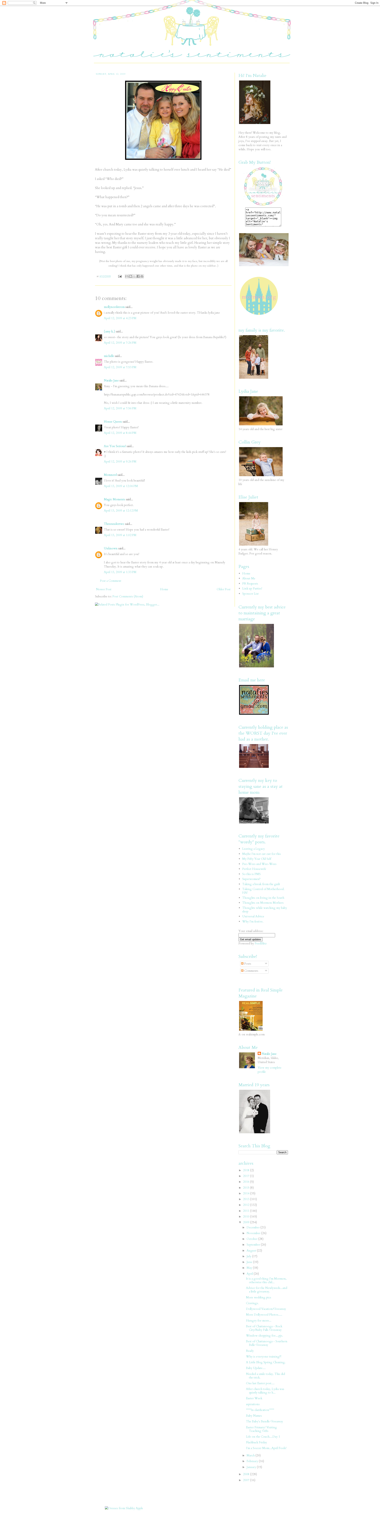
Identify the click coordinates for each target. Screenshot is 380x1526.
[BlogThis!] (131, 276)
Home (164, 589)
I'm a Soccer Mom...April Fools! (266, 1448)
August (252, 1251)
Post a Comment (110, 581)
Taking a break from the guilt (261, 884)
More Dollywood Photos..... (264, 1315)
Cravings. (252, 1303)
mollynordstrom (114, 307)
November (254, 1233)
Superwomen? (251, 879)
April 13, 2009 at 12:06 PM (121, 486)
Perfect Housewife (254, 869)
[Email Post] (120, 276)
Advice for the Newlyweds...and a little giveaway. (266, 1289)
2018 (246, 1170)
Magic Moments (114, 499)
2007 (246, 1480)
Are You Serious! (115, 446)
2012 (246, 1205)
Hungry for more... (258, 1321)
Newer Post (103, 589)
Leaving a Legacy (253, 849)
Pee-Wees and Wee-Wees (259, 864)
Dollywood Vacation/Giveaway (266, 1309)
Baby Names (254, 1416)
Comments (250, 971)
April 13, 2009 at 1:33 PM (120, 572)
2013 (246, 1199)
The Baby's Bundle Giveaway (264, 1421)
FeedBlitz (261, 943)
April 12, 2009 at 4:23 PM (120, 318)
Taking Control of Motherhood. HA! (263, 891)
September (254, 1245)
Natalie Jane (111, 380)
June (250, 1262)
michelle (109, 356)
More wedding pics (258, 1297)
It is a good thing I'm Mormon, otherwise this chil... (266, 1280)
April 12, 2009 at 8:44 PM (120, 433)
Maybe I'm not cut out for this (261, 854)
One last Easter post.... (260, 1383)
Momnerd (110, 475)
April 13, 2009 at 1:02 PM (120, 535)
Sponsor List (250, 594)
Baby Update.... (256, 1368)
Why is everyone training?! (263, 1357)
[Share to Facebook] (138, 276)
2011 (246, 1211)
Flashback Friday (256, 1442)
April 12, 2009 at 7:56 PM (120, 408)
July (249, 1256)
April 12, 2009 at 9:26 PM (120, 462)
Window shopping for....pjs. (264, 1336)
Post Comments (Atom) (127, 596)
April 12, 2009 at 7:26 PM (120, 343)
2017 (246, 1176)
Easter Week (254, 1398)
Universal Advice (253, 916)
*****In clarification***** (260, 1410)
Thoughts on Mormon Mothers (263, 903)
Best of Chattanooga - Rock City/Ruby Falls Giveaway (264, 1328)
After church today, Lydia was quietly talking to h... (265, 1390)
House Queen (113, 422)
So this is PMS (251, 874)
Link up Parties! (252, 588)
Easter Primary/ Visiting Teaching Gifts (261, 1429)
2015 (246, 1188)
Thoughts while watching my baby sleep (264, 909)
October (252, 1239)
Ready (250, 1351)
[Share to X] (134, 276)
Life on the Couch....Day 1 (263, 1437)
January (252, 1467)
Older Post (224, 589)
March (251, 1455)
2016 (246, 1182)
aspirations (253, 1404)
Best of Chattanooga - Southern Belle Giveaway (266, 1343)
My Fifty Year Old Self (256, 859)
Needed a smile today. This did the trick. (265, 1375)
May (250, 1268)
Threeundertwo (114, 524)
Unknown (111, 548)
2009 (246, 1222)
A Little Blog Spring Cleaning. (266, 1362)
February (253, 1461)
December (253, 1227)
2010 (246, 1217)
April (250, 1274)
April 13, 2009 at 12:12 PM (121, 511)
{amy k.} (109, 331)
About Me (248, 578)
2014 (246, 1193)
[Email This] (127, 276)
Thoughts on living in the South (263, 898)
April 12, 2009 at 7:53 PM (120, 367)
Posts (247, 964)
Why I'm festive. (252, 921)
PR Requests (250, 584)
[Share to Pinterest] (142, 276)
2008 (246, 1474)
